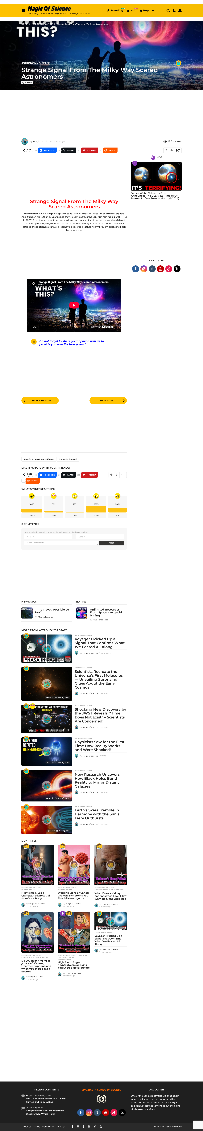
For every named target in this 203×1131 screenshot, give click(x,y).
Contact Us (48, 1127)
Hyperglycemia (64, 959)
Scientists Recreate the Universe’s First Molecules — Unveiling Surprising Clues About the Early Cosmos (99, 679)
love (54, 515)
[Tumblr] (152, 268)
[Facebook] (135, 268)
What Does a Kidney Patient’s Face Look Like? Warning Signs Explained (110, 896)
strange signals (68, 459)
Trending (117, 10)
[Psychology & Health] (26, 846)
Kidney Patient (116, 890)
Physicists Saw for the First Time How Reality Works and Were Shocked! (99, 746)
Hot (133, 10)
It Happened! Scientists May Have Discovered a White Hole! (45, 1112)
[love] (32, 706)
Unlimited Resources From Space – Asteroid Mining (106, 612)
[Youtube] (160, 268)
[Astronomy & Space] (178, 63)
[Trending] (62, 913)
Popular (148, 10)
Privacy (61, 1127)
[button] (23, 10)
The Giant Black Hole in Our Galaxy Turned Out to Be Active (45, 1100)
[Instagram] (143, 268)
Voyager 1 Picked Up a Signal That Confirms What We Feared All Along (100, 643)
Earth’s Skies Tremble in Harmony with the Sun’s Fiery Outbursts (97, 814)
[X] (177, 268)
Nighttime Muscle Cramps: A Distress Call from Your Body (36, 895)
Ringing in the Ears (30, 957)
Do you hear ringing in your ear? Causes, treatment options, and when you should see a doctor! (36, 966)
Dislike (32, 515)
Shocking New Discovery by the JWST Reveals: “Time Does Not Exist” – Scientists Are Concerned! (100, 715)
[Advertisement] (101, 112)
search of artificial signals (39, 459)
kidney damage (101, 890)
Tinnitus (44, 957)
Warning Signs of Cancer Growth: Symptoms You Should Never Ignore (73, 895)
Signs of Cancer (65, 890)
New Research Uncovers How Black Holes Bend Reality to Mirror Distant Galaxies (97, 780)
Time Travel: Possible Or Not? (52, 611)
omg (75, 515)
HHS (85, 955)
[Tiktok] (168, 268)
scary (96, 515)
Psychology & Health (31, 888)
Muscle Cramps (28, 890)
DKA (80, 955)
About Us (26, 1127)
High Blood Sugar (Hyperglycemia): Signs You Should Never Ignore (74, 965)
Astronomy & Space (35, 63)
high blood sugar (66, 957)
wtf (117, 515)
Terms (37, 1127)
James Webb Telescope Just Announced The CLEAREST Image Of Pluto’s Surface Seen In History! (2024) (155, 196)
